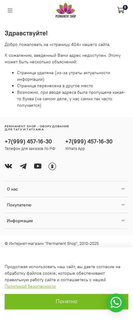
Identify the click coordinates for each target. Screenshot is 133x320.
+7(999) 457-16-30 (28, 141)
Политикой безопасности (30, 286)
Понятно (66, 301)
